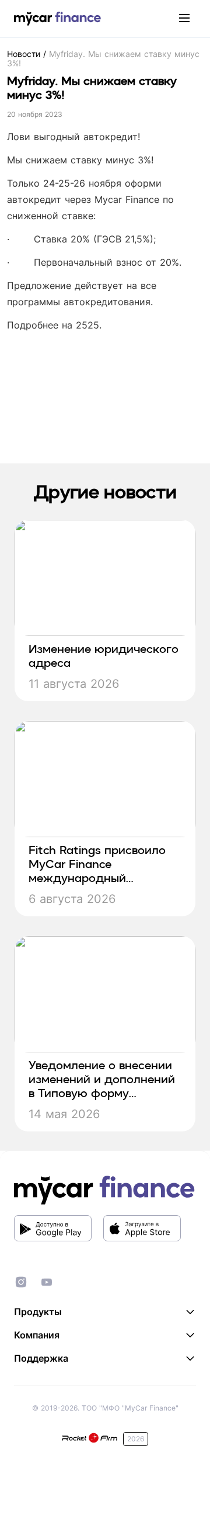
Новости (25, 54)
